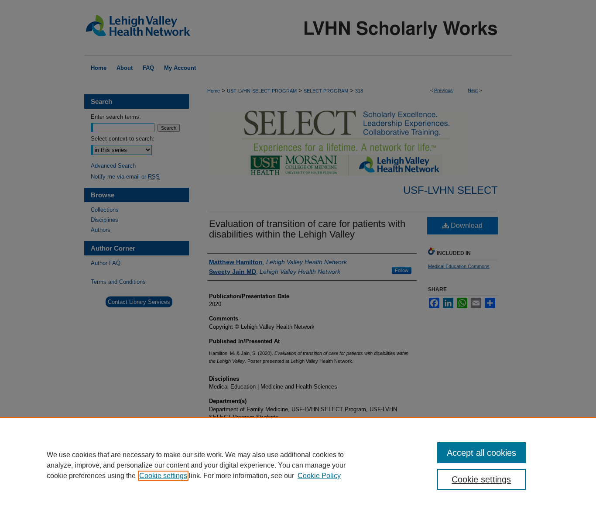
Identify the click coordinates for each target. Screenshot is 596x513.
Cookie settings (163, 475)
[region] (298, 465)
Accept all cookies (481, 453)
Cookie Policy (319, 475)
